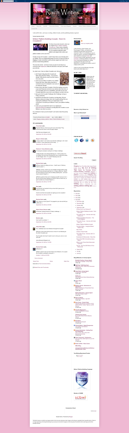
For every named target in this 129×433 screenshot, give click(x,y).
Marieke (38, 218)
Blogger (71, 416)
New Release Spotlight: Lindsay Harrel (83, 261)
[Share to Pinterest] (61, 117)
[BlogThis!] (56, 117)
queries (86, 179)
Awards (75, 26)
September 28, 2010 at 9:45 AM (43, 134)
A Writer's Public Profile (81, 231)
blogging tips (87, 173)
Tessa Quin (39, 125)
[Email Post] (53, 117)
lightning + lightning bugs (82, 265)
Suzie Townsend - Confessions (83, 337)
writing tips (88, 186)
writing (76, 184)
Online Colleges (79, 356)
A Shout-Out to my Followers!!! (83, 209)
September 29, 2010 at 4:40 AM (43, 213)
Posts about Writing (54, 26)
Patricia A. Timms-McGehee (43, 149)
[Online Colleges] (79, 355)
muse (79, 179)
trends (95, 182)
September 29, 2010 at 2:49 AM (43, 204)
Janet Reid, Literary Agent (82, 271)
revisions (80, 180)
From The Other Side (84, 166)
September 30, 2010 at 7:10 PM (43, 242)
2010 (76, 199)
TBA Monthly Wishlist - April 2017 (82, 298)
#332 (76, 282)
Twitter (88, 55)
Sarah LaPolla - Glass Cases (82, 343)
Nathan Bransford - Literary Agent (84, 292)
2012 (76, 195)
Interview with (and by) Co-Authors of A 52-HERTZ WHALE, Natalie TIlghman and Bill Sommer (84, 305)
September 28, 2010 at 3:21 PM (43, 144)
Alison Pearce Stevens (42, 209)
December (79, 201)
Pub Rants (78, 320)
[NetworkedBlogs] (85, 116)
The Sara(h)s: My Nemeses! (81, 326)
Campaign (76, 58)
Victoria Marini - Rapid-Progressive (84, 325)
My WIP (45, 26)
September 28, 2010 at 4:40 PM (43, 158)
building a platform (45, 119)
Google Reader (93, 166)
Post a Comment (39, 258)
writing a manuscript (85, 183)
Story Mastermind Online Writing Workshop (84, 277)
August (78, 249)
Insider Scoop (77, 168)
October (79, 205)
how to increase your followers (84, 177)
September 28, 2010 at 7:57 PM (43, 181)
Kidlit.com (78, 276)
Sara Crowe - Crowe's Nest (82, 302)
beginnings (81, 173)
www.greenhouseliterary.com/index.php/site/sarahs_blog (84, 348)
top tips (91, 182)
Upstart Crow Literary (80, 314)
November (79, 203)
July (78, 251)
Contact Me (34, 28)
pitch (82, 179)
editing (94, 174)
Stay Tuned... (79, 229)
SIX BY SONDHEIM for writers (82, 311)
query (89, 179)
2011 (76, 197)
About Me (39, 26)
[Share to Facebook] (59, 117)
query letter (94, 179)
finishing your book (88, 176)
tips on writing (84, 182)
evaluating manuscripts (79, 176)
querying (76, 180)
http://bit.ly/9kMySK (41, 107)
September (79, 207)
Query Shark (78, 280)
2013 (76, 193)
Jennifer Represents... (81, 309)
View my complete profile (87, 43)
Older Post (66, 261)
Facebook (76, 57)
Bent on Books (79, 297)
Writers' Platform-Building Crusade (57, 119)
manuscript (93, 177)
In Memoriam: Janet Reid (80, 272)
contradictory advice (83, 174)
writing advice (79, 186)
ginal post (44, 66)
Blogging (39, 119)
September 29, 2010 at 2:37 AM (43, 194)
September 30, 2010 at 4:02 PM (43, 222)
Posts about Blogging (66, 26)
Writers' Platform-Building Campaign (87, 26)
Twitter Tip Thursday (84, 170)
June (78, 253)
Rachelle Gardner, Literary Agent (83, 260)
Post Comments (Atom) (44, 263)
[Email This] (55, 117)
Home (33, 26)
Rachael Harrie (40, 163)
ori (41, 66)
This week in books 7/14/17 (81, 294)
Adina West (39, 226)
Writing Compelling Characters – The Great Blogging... (85, 218)
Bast (37, 186)
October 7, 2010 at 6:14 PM (42, 255)
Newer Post (36, 261)
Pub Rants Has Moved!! (80, 321)
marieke (76, 179)
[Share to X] (58, 117)
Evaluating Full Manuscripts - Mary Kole (85, 237)
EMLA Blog (78, 345)
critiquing (90, 174)
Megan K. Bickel (40, 138)
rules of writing (86, 180)
